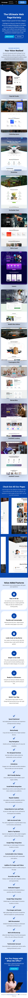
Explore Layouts (9, 36)
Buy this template (22, 2)
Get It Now (19, 36)
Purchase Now (14, 968)
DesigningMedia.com (11, 994)
